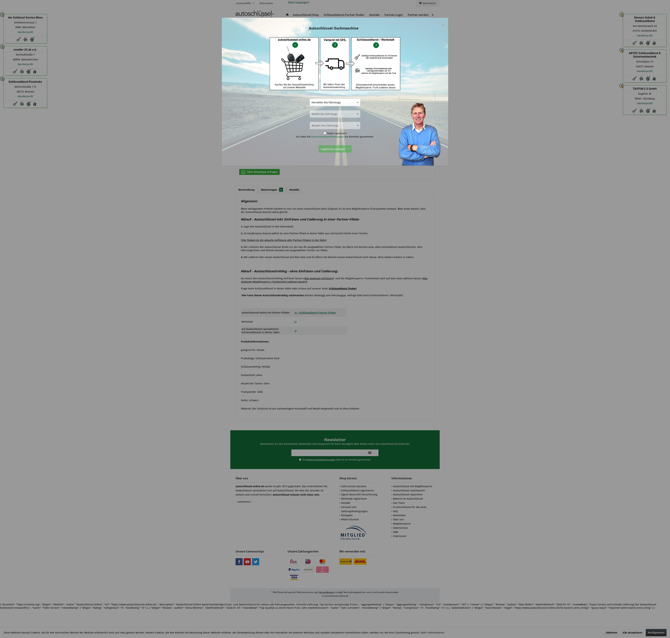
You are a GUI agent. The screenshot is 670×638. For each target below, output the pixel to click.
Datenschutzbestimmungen (327, 136)
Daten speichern (336, 133)
